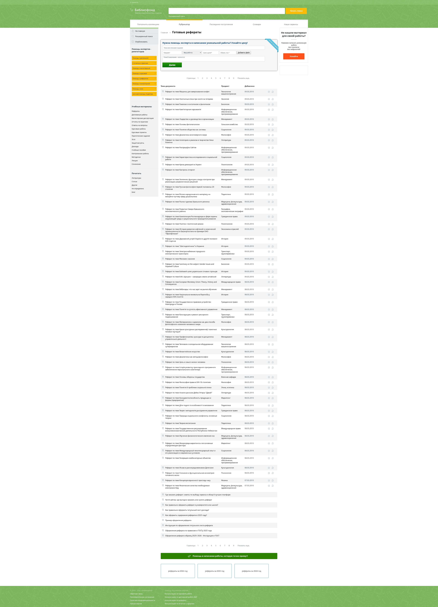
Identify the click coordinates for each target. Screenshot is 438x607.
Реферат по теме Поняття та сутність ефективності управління (191, 309)
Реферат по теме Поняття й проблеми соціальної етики (188, 387)
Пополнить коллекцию (148, 24)
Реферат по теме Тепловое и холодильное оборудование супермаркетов (189, 345)
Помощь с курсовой (140, 73)
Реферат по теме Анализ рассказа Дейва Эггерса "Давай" (188, 392)
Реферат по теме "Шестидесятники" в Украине (184, 246)
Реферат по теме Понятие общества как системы (185, 129)
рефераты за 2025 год (214, 571)
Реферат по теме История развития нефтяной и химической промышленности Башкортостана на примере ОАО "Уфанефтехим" (190, 231)
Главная (164, 32)
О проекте (134, 2)
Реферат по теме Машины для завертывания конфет (187, 91)
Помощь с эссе (138, 89)
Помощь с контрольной (141, 84)
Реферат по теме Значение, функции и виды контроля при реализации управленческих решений (190, 180)
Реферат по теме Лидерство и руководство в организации (189, 119)
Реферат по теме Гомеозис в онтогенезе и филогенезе (187, 104)
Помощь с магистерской (141, 68)
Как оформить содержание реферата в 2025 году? (186, 515)
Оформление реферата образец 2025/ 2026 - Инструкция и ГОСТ (192, 535)
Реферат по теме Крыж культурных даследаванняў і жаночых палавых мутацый (191, 330)
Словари (257, 24)
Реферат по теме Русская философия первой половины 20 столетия (189, 188)
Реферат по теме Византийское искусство (182, 351)
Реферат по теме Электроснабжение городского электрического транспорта (185, 252)
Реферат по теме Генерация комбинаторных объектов (188, 458)
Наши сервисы (291, 24)
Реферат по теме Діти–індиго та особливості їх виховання (189, 405)
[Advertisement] (144, 233)
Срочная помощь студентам (143, 94)
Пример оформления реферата (178, 520)
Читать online (273, 92)
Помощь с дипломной (140, 58)
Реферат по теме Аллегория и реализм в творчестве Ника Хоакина (189, 141)
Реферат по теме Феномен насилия (180, 259)
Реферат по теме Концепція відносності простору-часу (187, 480)
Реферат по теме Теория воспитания (180, 423)
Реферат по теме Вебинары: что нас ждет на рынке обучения (190, 289)
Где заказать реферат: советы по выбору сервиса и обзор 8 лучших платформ (197, 495)
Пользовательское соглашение (142, 597)
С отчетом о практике (140, 63)
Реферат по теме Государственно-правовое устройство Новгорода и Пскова (188, 303)
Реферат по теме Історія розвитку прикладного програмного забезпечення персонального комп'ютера (190, 368)
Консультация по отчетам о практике (179, 604)
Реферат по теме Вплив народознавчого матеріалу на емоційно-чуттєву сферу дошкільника (187, 195)
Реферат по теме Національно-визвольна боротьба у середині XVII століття (187, 295)
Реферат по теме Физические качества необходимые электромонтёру (187, 486)
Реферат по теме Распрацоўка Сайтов (180, 147)
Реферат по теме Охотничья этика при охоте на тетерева (189, 99)
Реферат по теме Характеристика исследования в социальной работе (191, 158)
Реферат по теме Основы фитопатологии (182, 124)
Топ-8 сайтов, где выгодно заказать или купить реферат (188, 500)
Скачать (269, 92)
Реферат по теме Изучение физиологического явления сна (189, 436)
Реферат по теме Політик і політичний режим (184, 224)
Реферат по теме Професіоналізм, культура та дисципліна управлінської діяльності (189, 338)
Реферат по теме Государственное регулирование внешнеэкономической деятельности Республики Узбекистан (191, 429)
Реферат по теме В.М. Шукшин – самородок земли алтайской (190, 276)
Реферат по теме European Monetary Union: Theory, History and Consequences (191, 283)
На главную (140, 31)
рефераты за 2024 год (251, 571)
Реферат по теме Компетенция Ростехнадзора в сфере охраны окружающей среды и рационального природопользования (191, 217)
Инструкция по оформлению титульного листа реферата (189, 525)
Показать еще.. (244, 78)
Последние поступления (221, 24)
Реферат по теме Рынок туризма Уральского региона (187, 201)
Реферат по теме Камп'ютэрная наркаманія (183, 109)
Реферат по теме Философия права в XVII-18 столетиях (188, 382)
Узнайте (294, 56)
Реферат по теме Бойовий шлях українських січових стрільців (191, 271)
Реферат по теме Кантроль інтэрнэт (180, 170)
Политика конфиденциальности (142, 600)
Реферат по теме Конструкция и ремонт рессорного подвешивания (186, 315)
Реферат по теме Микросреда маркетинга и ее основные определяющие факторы (189, 444)
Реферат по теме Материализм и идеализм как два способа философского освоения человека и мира (190, 323)
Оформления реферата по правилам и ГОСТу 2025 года (188, 530)
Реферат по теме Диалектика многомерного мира (186, 135)
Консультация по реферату (175, 600)
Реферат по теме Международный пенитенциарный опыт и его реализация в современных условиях (190, 451)
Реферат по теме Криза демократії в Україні (183, 164)
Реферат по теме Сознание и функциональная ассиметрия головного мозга (189, 474)
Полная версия (136, 604)
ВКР (195, 597)
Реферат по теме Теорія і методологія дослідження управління (191, 410)
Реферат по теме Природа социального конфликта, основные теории (191, 417)
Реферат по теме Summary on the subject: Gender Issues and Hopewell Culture (189, 265)
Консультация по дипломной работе (179, 597)
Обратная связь (136, 594)
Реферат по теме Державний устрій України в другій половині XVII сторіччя (191, 240)
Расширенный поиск (177, 16)
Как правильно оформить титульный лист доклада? (187, 510)
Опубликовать (141, 42)
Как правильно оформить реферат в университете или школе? (191, 505)
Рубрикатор (184, 24)
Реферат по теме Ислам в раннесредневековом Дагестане (189, 468)
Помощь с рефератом (140, 79)
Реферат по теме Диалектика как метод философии (186, 357)
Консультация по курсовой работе (178, 594)
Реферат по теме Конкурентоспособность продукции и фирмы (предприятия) (188, 399)
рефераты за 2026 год (177, 571)
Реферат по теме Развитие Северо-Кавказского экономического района (184, 210)
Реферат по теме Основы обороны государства (185, 377)
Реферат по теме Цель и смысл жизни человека (185, 362)
